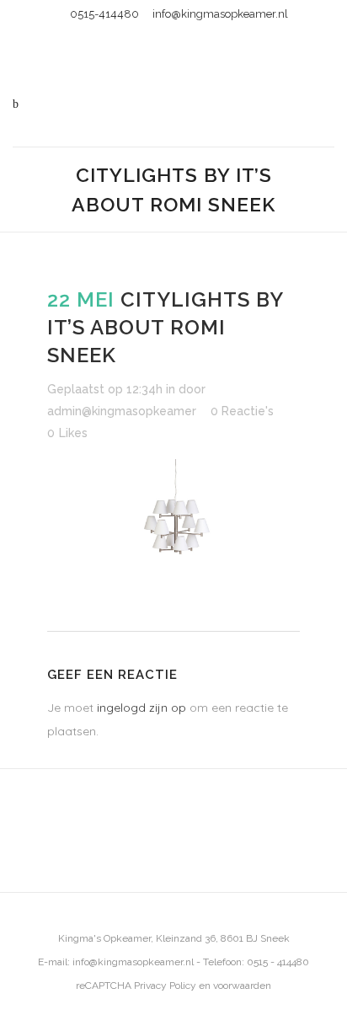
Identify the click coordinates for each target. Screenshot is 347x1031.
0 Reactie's (242, 411)
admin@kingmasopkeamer (121, 411)
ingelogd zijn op (141, 707)
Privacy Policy (165, 985)
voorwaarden (242, 985)
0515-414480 (104, 14)
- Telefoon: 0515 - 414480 (251, 962)
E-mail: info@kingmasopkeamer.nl (116, 962)
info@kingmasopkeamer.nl (220, 14)
